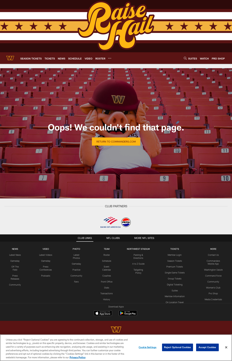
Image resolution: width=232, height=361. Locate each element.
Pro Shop (213, 293)
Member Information (175, 296)
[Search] (185, 58)
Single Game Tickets (175, 272)
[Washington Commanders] (116, 330)
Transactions (106, 293)
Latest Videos (45, 255)
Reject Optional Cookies (177, 347)
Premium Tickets (174, 266)
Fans (76, 281)
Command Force (213, 275)
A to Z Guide (138, 263)
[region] (116, 347)
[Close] (226, 347)
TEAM (106, 249)
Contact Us (213, 255)
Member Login (175, 255)
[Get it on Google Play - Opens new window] (128, 315)
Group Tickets (174, 278)
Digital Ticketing (175, 284)
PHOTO (76, 249)
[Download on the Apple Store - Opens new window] (103, 314)
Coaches (106, 275)
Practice (76, 269)
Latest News (15, 255)
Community (15, 284)
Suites (175, 290)
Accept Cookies (207, 347)
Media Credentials (213, 299)
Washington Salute (213, 269)
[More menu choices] (109, 58)
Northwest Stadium (138, 249)
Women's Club (213, 287)
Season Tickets (174, 261)
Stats (106, 287)
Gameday (15, 261)
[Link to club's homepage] (10, 58)
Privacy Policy (78, 357)
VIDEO (46, 249)
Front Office (106, 281)
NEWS (15, 249)
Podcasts (45, 275)
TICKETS (174, 249)
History (106, 299)
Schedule (106, 261)
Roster (106, 255)
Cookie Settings (147, 347)
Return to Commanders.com (116, 141)
